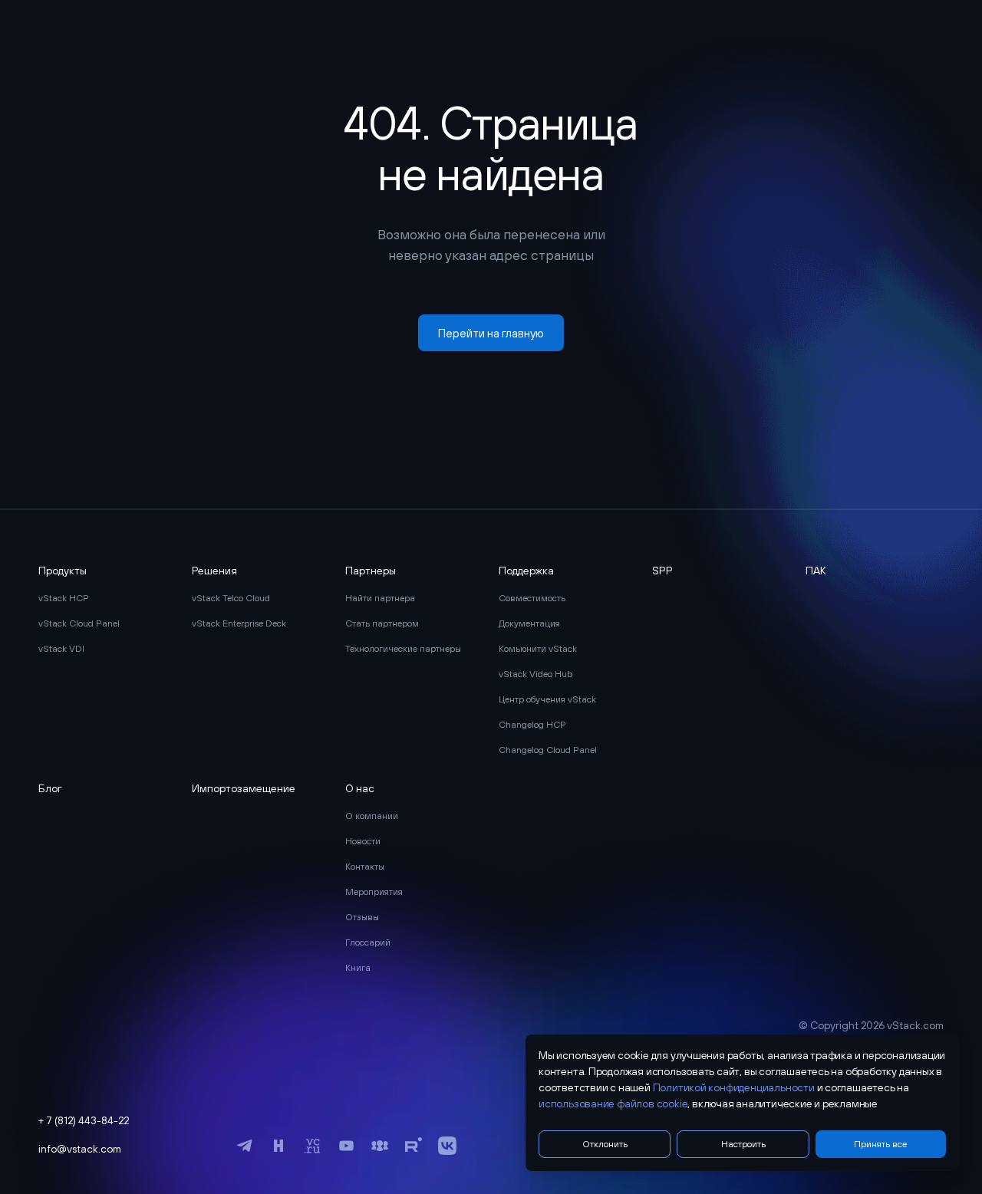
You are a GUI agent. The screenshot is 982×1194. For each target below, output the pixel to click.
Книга (358, 967)
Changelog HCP (532, 724)
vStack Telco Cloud (231, 598)
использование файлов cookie (613, 1103)
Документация (529, 623)
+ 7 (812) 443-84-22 (83, 1120)
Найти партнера (380, 598)
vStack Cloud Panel (79, 623)
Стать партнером (382, 623)
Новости (363, 841)
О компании (371, 816)
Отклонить (605, 1144)
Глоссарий (367, 942)
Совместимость (532, 598)
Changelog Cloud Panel (548, 750)
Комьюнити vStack (538, 648)
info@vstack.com (79, 1149)
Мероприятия (374, 891)
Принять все (880, 1144)
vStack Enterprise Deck (239, 623)
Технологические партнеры (403, 648)
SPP (662, 570)
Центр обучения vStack (547, 699)
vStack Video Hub (535, 674)
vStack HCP (63, 598)
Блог (50, 788)
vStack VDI (61, 648)
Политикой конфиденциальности (734, 1087)
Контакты (364, 866)
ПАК (816, 570)
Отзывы (362, 917)
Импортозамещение (243, 788)
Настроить (743, 1144)
